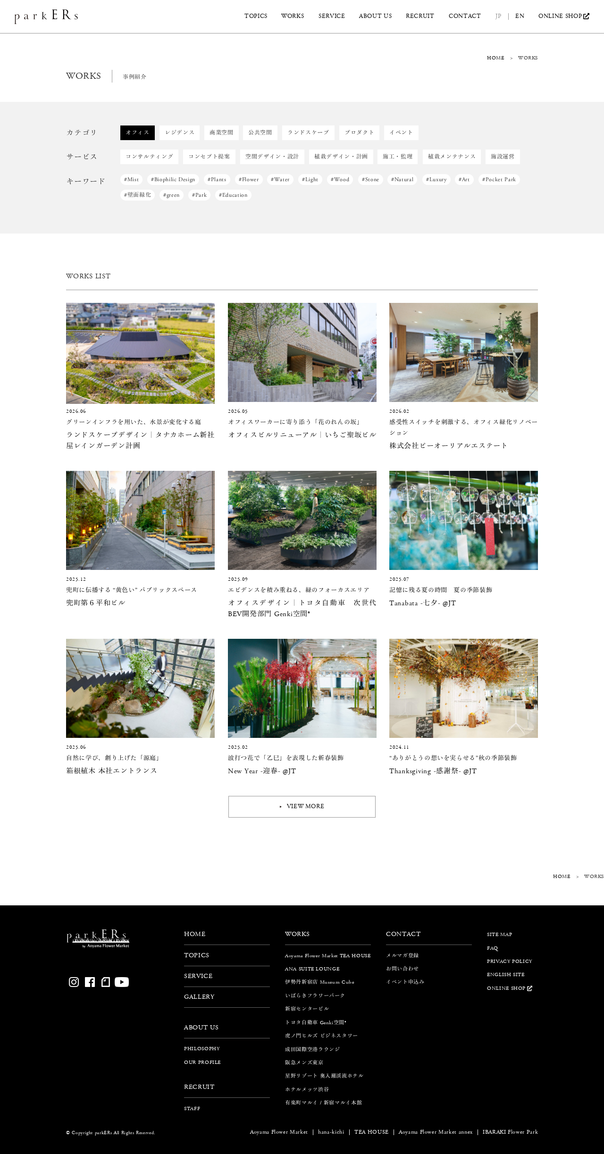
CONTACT (465, 16)
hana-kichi (331, 1132)
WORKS (292, 16)
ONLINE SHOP (560, 16)
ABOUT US (375, 16)
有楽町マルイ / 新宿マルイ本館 (323, 1102)
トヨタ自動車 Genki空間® (316, 1022)
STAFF (192, 1108)
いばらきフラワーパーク (315, 995)
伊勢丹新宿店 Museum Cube (319, 982)
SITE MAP (499, 934)
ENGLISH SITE (506, 974)
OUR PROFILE (202, 1062)
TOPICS (256, 16)
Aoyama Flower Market (279, 1132)
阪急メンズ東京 (304, 1062)
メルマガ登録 (402, 955)
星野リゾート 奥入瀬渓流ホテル (324, 1075)
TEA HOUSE (371, 1132)
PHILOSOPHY (202, 1048)
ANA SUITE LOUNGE (312, 968)
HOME (495, 57)
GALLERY (199, 997)
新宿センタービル (307, 1008)
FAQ (492, 948)
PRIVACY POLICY (509, 961)
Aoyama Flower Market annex (436, 1132)
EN (519, 16)
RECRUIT (420, 16)
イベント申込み (405, 982)
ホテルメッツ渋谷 (307, 1089)
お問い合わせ (402, 968)
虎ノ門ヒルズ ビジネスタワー (321, 1035)
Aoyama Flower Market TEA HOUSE (328, 955)
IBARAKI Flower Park (510, 1132)
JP (498, 16)
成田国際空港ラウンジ (312, 1049)
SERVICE (332, 16)
